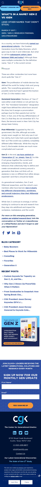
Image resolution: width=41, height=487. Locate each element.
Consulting (9, 256)
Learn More (15, 481)
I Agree (26, 482)
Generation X (10, 265)
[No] (38, 475)
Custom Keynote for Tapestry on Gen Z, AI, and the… (19, 277)
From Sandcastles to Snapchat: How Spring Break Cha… (21, 293)
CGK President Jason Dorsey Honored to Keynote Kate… (17, 308)
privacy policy (15, 476)
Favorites (8, 261)
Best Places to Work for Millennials (20, 251)
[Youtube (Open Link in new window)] (26, 432)
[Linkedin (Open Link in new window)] (14, 432)
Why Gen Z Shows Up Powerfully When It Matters (20, 285)
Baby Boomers (11, 247)
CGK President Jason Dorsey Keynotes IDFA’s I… (17, 300)
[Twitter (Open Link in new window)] (20, 432)
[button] (3, 2)
